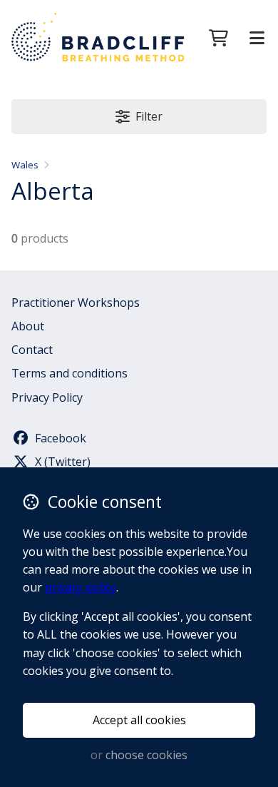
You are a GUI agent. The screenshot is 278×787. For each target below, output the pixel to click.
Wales (24, 164)
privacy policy (80, 587)
